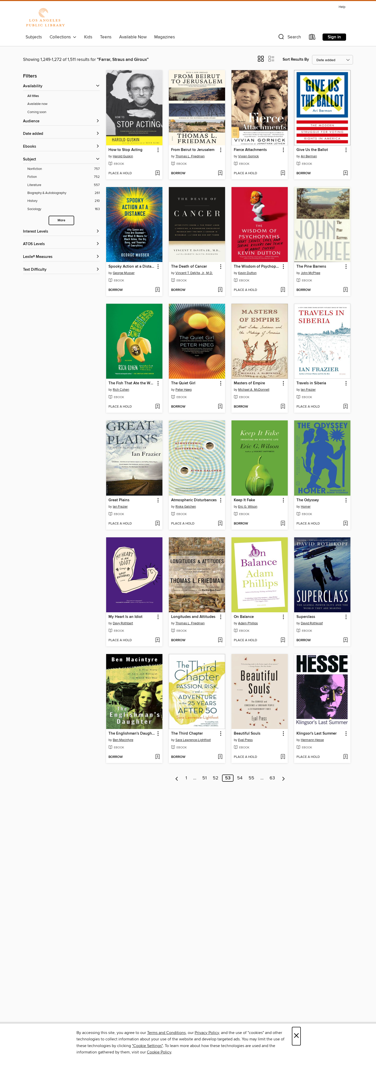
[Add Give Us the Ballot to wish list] (345, 173)
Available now (37, 104)
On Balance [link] (244, 617)
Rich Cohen (121, 390)
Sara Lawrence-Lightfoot (193, 740)
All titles (33, 96)
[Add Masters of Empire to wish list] (283, 407)
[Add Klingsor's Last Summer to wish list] (345, 757)
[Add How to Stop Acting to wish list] (157, 173)
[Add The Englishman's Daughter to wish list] (157, 757)
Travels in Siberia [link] (311, 383)
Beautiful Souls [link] (247, 733)
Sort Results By (296, 59)
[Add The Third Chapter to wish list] (220, 757)
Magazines (164, 37)
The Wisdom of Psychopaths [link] (257, 266)
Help (342, 7)
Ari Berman (309, 156)
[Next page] (284, 778)
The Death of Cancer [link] (189, 266)
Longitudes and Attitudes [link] (193, 617)
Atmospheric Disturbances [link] (194, 500)
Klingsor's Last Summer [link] (316, 733)
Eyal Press (245, 740)
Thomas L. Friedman (190, 156)
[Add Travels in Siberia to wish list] (345, 407)
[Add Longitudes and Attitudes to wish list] (220, 640)
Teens (106, 37)
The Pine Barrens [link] (311, 266)
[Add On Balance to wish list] (283, 640)
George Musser (124, 273)
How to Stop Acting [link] (125, 150)
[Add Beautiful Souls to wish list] (283, 757)
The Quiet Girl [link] (183, 383)
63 (272, 778)
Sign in (334, 37)
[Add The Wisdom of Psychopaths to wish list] (283, 290)
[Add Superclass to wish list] (345, 640)
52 (215, 778)
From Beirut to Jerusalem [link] (192, 150)
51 (204, 778)
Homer (306, 507)
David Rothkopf (312, 623)
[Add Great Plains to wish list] (157, 523)
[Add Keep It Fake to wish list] (283, 523)
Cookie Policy (159, 1052)
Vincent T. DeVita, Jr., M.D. (194, 273)
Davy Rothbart (123, 623)
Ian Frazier (308, 390)
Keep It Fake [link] (244, 500)
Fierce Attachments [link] (250, 150)
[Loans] (312, 38)
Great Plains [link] (118, 500)
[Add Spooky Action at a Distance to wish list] (157, 290)
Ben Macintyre (123, 740)
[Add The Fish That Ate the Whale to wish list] (157, 407)
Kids (88, 37)
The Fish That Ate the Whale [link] (131, 383)
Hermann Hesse (312, 740)
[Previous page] (177, 778)
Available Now (133, 37)
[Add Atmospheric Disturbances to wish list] (220, 523)
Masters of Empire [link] (249, 383)
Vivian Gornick (248, 156)
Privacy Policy (207, 1032)
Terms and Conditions (166, 1032)
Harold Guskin (123, 156)
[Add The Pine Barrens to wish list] (345, 290)
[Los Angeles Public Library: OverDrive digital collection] (45, 17)
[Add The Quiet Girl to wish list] (220, 407)
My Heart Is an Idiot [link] (125, 617)
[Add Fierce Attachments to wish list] (283, 173)
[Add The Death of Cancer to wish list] (220, 290)
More (61, 220)
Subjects (34, 37)
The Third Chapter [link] (187, 733)
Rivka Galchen (185, 507)
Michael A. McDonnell (253, 390)
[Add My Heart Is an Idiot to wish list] (157, 640)
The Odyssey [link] (307, 500)
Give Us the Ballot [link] (312, 150)
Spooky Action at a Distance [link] (131, 266)
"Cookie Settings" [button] (147, 1045)
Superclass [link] (305, 617)
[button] (289, 38)
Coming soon (36, 112)
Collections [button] (61, 37)
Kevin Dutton (247, 273)
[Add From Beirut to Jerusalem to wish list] (220, 173)
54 (239, 778)
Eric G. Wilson (247, 507)
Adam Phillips (248, 623)
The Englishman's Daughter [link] (131, 733)
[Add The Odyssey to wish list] (345, 523)
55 (251, 778)
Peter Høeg (183, 390)
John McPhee (310, 273)
